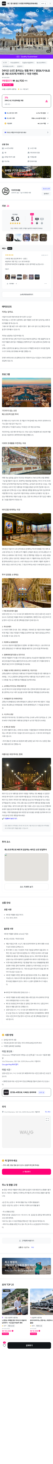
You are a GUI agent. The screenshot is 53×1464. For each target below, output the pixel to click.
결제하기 (29, 1345)
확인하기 (28, 1172)
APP (42, 3)
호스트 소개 (46, 189)
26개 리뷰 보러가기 (26, 294)
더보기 (7, 269)
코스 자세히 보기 (26, 887)
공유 (43, 11)
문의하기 (46, 194)
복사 (32, 1247)
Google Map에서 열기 (10, 1064)
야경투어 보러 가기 (10, 818)
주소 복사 (47, 1112)
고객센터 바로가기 (28, 1241)
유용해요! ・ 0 (13, 283)
